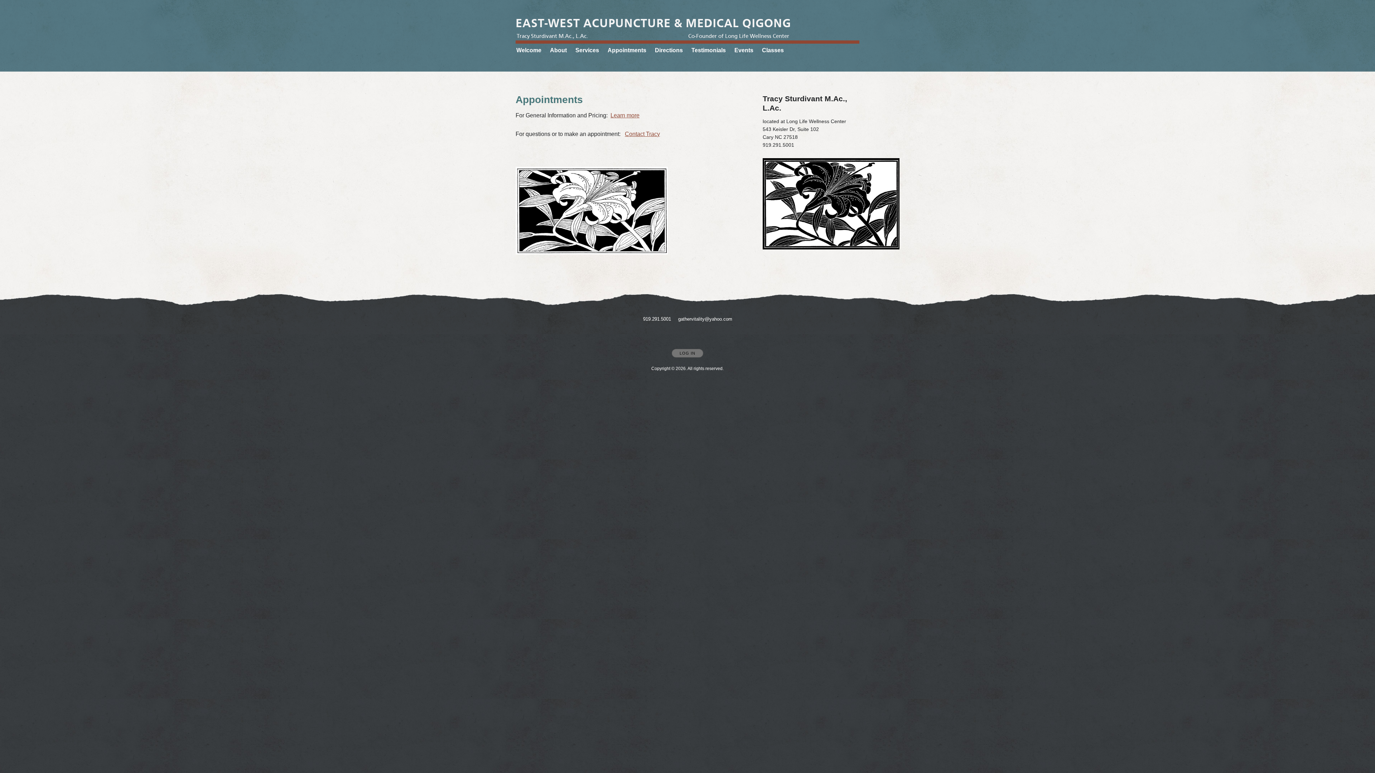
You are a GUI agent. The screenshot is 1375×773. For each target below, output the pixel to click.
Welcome (528, 50)
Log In (687, 353)
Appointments (627, 50)
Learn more (625, 115)
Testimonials (708, 50)
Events (743, 50)
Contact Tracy (642, 134)
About (558, 50)
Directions (669, 50)
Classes (773, 50)
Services (587, 50)
